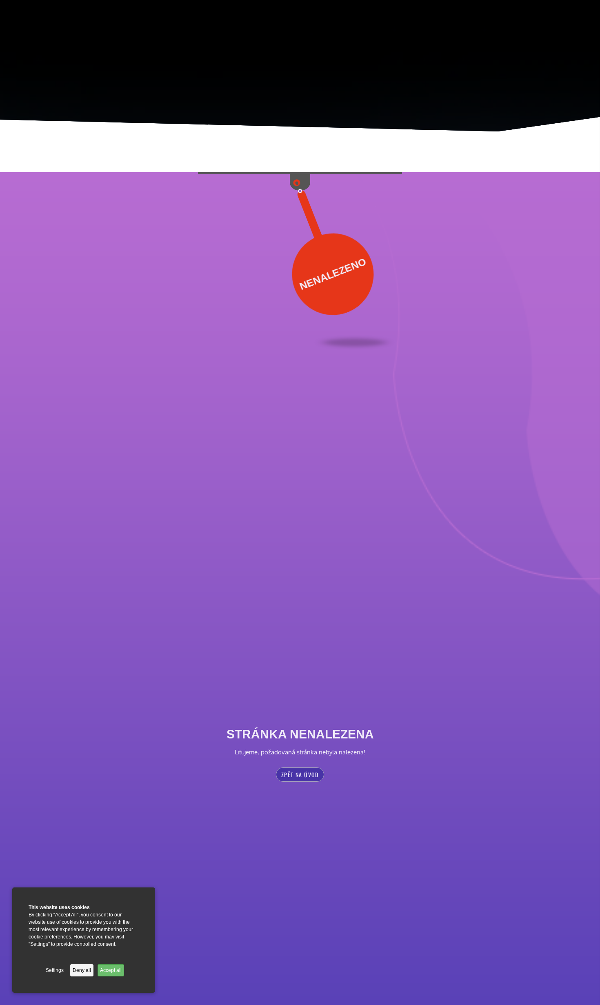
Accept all (111, 970)
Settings (55, 970)
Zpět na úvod (300, 774)
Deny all (82, 970)
